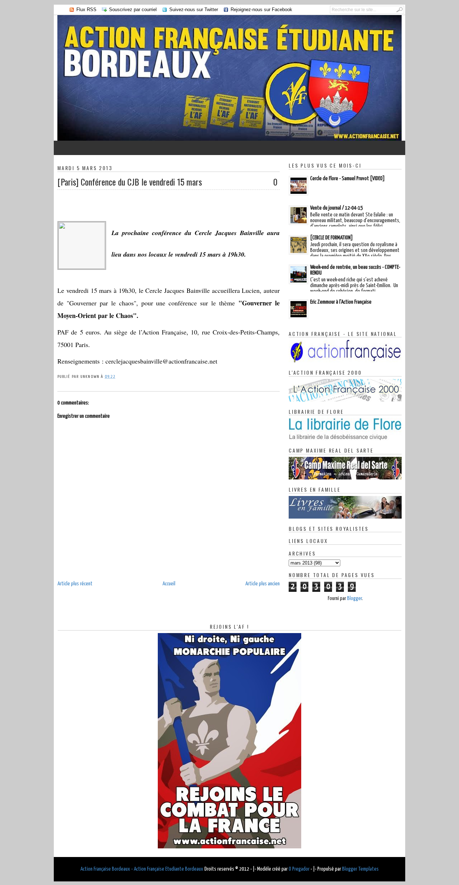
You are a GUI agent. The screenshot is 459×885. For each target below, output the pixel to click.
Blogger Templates (360, 869)
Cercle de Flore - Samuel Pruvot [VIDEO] (347, 178)
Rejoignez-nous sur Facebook (261, 9)
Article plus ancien (262, 583)
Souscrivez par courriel (133, 9)
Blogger (354, 598)
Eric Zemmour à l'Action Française (341, 302)
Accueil (168, 583)
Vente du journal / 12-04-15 (336, 208)
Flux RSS (86, 9)
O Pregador (299, 869)
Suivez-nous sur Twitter (193, 9)
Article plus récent (75, 583)
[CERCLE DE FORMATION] (331, 237)
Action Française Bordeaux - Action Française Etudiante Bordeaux (141, 869)
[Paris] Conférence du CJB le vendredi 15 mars (129, 181)
